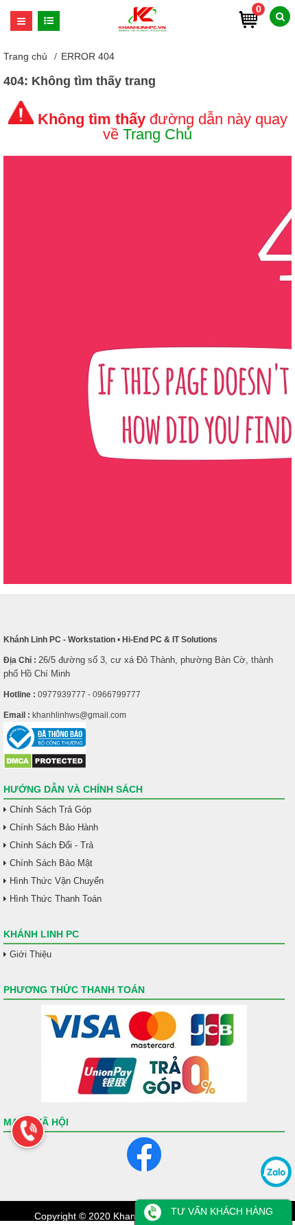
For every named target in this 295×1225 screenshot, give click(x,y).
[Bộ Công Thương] (144, 737)
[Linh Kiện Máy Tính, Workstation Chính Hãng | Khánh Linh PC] (142, 29)
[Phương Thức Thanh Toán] (144, 1053)
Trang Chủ (157, 134)
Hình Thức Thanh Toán (56, 899)
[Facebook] (144, 1154)
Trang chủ (25, 56)
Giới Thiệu (30, 954)
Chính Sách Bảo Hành (54, 827)
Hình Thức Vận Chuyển (57, 881)
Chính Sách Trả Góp (50, 809)
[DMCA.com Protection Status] (44, 765)
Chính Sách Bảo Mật (51, 863)
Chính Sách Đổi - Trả (51, 845)
